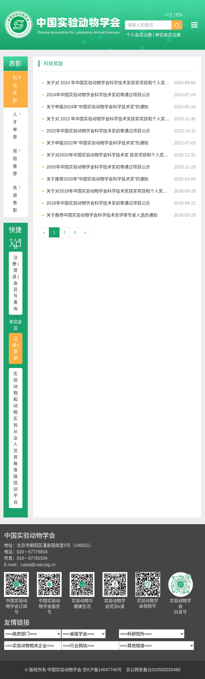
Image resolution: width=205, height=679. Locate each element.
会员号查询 (15, 296)
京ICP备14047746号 (102, 670)
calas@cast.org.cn (38, 564)
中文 (168, 15)
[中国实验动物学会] (62, 25)
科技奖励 (15, 89)
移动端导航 (194, 25)
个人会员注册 (139, 35)
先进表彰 (15, 199)
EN (179, 15)
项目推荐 (15, 162)
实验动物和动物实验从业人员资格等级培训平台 (15, 437)
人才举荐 (15, 125)
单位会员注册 (168, 35)
